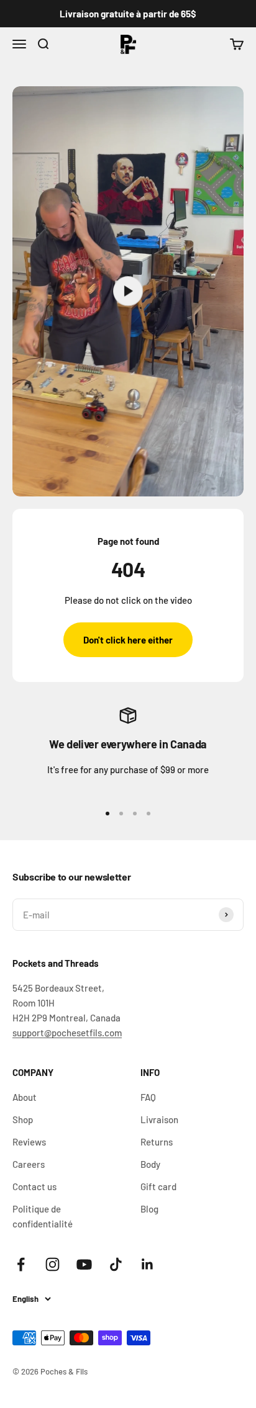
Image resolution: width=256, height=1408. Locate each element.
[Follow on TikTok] (115, 1264)
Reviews (29, 1141)
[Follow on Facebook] (20, 1264)
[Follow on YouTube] (84, 1264)
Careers (28, 1164)
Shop (22, 1119)
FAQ (148, 1097)
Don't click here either (128, 639)
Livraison (159, 1119)
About (24, 1097)
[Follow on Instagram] (52, 1264)
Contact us (34, 1186)
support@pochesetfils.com (67, 1032)
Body (150, 1164)
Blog (149, 1208)
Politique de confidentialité (42, 1216)
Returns (156, 1141)
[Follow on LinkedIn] (147, 1264)
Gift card (158, 1186)
